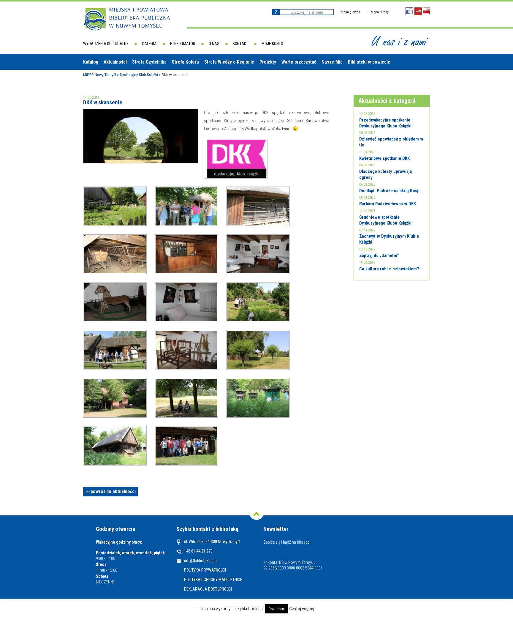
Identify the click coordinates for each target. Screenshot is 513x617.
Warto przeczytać (298, 62)
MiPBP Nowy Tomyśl (99, 74)
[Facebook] (409, 11)
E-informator (182, 43)
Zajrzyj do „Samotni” (379, 255)
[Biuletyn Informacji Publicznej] (426, 11)
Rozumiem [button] (277, 609)
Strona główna (350, 12)
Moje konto (272, 43)
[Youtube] (418, 11)
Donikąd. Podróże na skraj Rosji (389, 190)
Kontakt (240, 43)
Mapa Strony (380, 12)
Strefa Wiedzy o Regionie (229, 62)
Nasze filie (332, 62)
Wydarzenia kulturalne (106, 43)
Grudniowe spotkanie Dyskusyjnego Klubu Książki (385, 220)
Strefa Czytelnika (149, 62)
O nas (214, 43)
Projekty (267, 62)
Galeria (149, 43)
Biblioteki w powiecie (369, 62)
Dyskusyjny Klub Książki (139, 74)
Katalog (90, 62)
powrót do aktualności (113, 491)
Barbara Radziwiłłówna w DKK (387, 203)
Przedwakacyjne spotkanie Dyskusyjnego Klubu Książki (385, 123)
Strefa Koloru (185, 62)
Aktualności (115, 62)
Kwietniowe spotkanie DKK (384, 158)
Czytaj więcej (301, 609)
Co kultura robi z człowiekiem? (389, 269)
